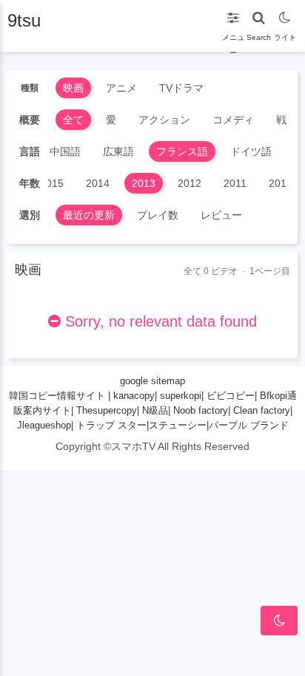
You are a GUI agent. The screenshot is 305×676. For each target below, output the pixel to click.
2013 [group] (143, 183)
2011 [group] (235, 183)
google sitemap (152, 380)
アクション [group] (164, 120)
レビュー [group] (221, 215)
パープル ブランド (249, 425)
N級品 (155, 410)
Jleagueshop (44, 425)
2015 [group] (52, 183)
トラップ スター (111, 425)
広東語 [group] (118, 151)
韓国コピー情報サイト (57, 395)
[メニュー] (233, 15)
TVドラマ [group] (181, 88)
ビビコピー (231, 395)
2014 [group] (98, 183)
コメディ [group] (233, 120)
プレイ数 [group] (157, 215)
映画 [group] (73, 88)
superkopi (180, 395)
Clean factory (261, 410)
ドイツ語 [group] (251, 151)
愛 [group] (111, 120)
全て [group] (73, 120)
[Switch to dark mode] (285, 15)
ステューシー (178, 425)
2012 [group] (189, 183)
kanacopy (134, 395)
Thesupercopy (106, 410)
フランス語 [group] (182, 151)
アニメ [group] (121, 88)
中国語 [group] (65, 151)
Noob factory (200, 410)
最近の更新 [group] (89, 215)
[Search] (259, 15)
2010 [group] (280, 183)
